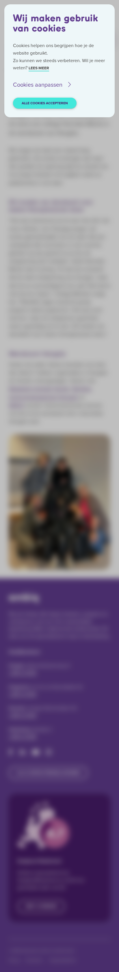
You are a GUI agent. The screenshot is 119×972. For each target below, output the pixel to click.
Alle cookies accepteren (45, 103)
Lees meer (39, 68)
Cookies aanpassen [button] (37, 84)
